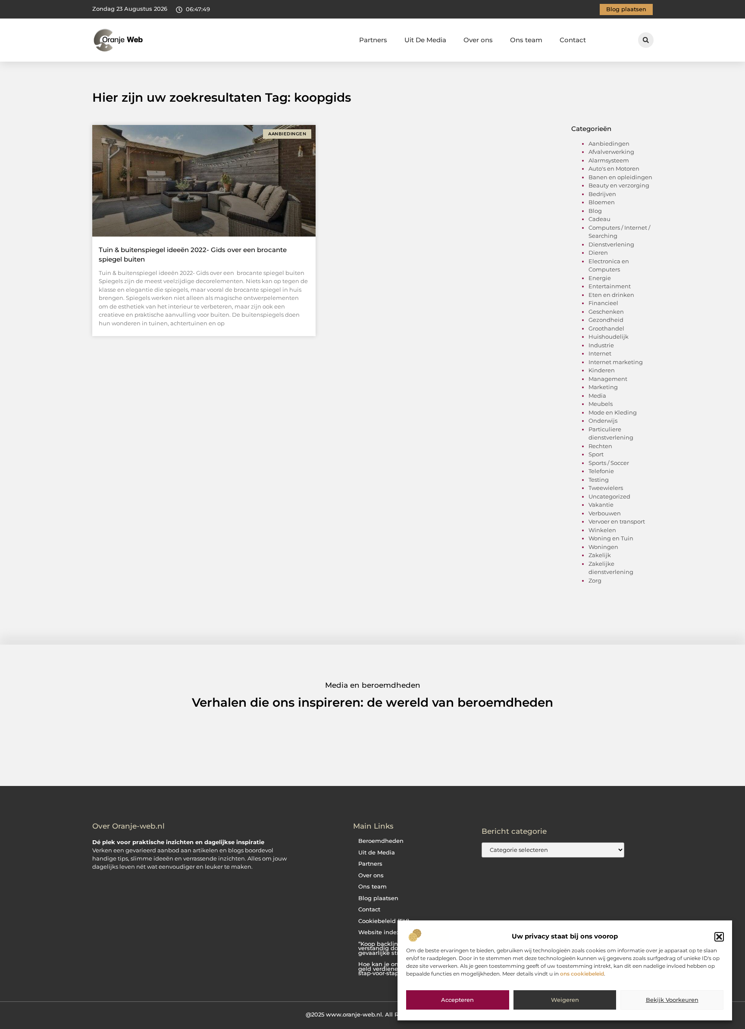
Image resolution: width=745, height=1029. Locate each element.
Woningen (603, 546)
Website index (379, 932)
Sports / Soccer (608, 462)
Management (607, 378)
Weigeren (565, 1000)
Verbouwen (604, 513)
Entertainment (609, 286)
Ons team (526, 40)
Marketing (603, 387)
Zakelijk (599, 555)
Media (597, 395)
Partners (373, 40)
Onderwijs (602, 420)
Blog (595, 210)
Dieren (598, 252)
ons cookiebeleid (582, 973)
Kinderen (601, 370)
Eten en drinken (611, 294)
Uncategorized (609, 496)
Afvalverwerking (611, 151)
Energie (599, 277)
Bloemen (601, 202)
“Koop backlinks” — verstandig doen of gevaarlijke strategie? (388, 948)
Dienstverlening (611, 244)
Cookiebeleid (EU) (383, 921)
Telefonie (601, 471)
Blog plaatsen (378, 898)
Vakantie (601, 504)
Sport (596, 454)
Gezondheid (605, 319)
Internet (599, 353)
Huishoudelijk (608, 336)
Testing (598, 479)
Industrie (601, 345)
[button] (719, 936)
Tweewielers (605, 487)
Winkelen (602, 530)
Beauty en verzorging (618, 185)
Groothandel (606, 328)
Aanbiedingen (608, 143)
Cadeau (599, 218)
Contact (573, 40)
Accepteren (457, 1000)
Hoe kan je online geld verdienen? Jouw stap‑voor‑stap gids (390, 968)
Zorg (594, 580)
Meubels (600, 403)
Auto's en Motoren (613, 168)
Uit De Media (425, 40)
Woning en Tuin (610, 538)
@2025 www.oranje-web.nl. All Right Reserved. (372, 1014)
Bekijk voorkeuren (672, 1000)
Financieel (603, 302)
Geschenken (606, 311)
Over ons (478, 40)
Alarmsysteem (608, 160)
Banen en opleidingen (620, 177)
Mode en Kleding (612, 412)
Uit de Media (376, 852)
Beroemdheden (381, 841)
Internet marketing (615, 362)
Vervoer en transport (616, 521)
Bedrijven (602, 193)
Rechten (600, 446)
